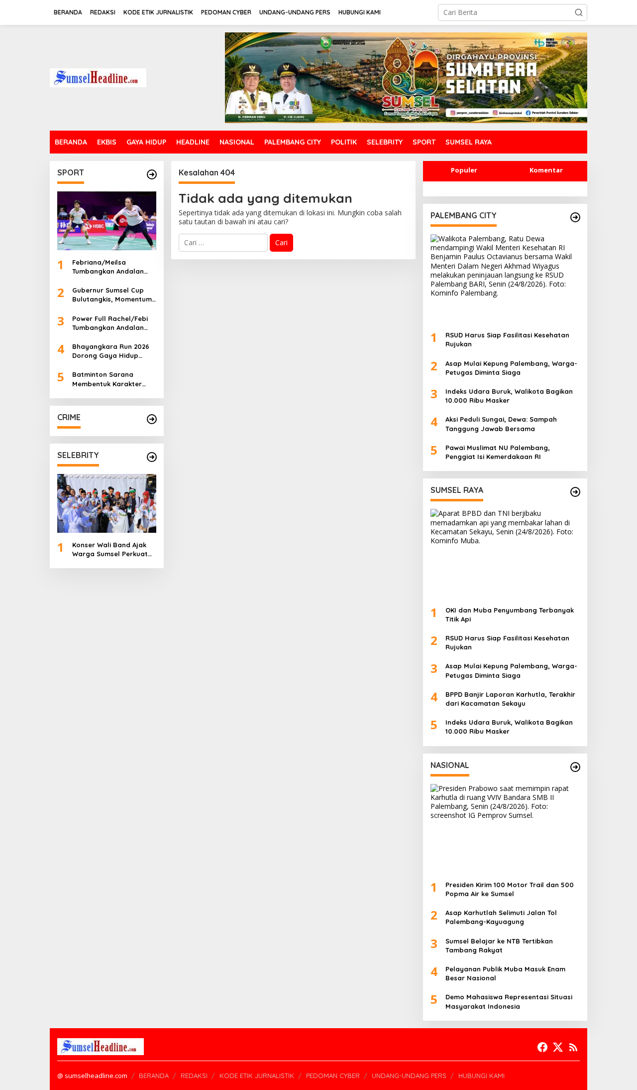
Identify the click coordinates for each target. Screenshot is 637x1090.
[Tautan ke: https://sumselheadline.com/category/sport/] (152, 174)
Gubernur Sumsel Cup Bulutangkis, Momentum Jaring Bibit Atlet (112, 295)
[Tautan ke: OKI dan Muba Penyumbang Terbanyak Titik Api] (505, 553)
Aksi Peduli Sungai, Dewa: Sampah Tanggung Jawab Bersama (501, 423)
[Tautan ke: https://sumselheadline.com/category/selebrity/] (152, 457)
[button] (578, 12)
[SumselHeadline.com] (98, 77)
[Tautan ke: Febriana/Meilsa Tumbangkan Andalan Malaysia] (106, 220)
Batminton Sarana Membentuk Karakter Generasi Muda (107, 379)
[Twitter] (557, 1047)
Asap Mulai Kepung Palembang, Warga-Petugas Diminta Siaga (511, 367)
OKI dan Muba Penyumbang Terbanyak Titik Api (509, 614)
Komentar (546, 169)
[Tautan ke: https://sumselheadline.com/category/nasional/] (575, 767)
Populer (464, 169)
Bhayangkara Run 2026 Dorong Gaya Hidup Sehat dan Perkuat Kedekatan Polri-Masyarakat (110, 351)
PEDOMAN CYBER (333, 1076)
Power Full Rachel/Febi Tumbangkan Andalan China (110, 323)
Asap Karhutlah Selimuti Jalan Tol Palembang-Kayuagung (501, 917)
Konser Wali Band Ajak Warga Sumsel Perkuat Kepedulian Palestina (110, 549)
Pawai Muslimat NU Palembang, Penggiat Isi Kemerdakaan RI (497, 452)
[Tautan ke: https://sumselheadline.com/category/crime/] (152, 419)
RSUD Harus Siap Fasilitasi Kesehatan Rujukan (507, 339)
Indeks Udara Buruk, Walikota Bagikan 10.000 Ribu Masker (509, 395)
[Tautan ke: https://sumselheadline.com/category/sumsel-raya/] (575, 492)
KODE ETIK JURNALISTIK (256, 1076)
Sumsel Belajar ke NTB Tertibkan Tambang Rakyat (499, 945)
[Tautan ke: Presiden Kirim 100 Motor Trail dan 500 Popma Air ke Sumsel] (505, 828)
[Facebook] (542, 1047)
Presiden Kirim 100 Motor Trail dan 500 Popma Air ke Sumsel (509, 889)
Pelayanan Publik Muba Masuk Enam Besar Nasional (505, 973)
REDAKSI (194, 1076)
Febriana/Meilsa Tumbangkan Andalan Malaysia (108, 267)
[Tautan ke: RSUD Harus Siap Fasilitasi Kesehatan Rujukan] (505, 278)
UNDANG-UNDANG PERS (409, 1076)
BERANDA (154, 1076)
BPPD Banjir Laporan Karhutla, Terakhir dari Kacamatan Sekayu (510, 698)
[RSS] (573, 1047)
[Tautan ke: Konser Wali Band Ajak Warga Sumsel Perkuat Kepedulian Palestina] (106, 503)
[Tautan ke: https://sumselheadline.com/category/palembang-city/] (575, 217)
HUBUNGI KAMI (481, 1076)
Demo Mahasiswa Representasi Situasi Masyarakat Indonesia (508, 1001)
